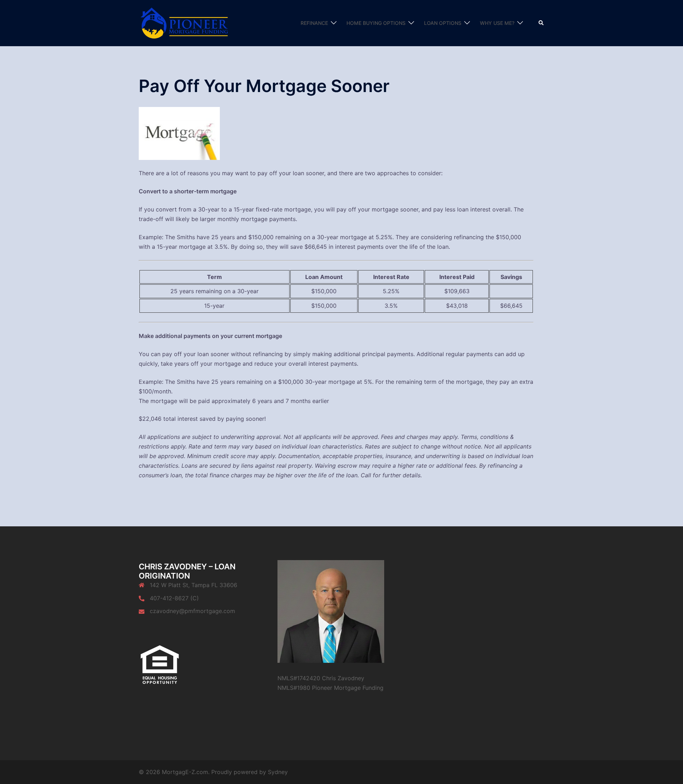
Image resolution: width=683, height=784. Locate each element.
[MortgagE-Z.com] (185, 22)
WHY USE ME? (497, 23)
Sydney (278, 771)
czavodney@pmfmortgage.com (192, 610)
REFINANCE (314, 23)
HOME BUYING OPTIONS (376, 23)
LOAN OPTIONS (442, 23)
